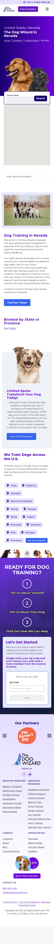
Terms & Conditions (29, 902)
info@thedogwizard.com (15, 892)
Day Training (34, 814)
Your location (13, 95)
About (6, 843)
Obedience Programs (38, 789)
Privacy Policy (10, 902)
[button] (27, 130)
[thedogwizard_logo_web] (9, 7)
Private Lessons (36, 810)
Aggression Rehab (12, 807)
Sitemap (45, 902)
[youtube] (30, 774)
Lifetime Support (36, 794)
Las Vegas (10, 328)
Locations (8, 839)
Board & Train (35, 802)
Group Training (35, 806)
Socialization (9, 799)
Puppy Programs (36, 798)
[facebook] (24, 774)
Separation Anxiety (12, 803)
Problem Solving (11, 795)
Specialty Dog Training (39, 827)
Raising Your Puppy (12, 790)
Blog (5, 847)
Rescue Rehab (10, 811)
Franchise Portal (11, 851)
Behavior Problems (12, 786)
